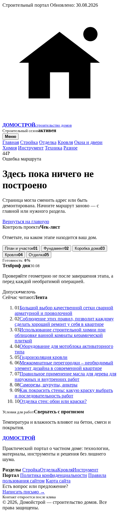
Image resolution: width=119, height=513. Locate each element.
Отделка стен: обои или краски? (53, 401)
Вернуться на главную (25, 221)
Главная (10, 142)
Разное (70, 147)
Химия (9, 147)
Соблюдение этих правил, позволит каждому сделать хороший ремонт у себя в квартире (64, 321)
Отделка (47, 142)
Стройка (29, 142)
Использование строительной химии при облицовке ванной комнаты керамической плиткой (60, 335)
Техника (53, 147)
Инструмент (31, 147)
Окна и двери (88, 142)
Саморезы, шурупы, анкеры (49, 384)
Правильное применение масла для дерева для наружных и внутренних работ (65, 376)
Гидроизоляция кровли (43, 357)
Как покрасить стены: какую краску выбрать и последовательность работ (64, 393)
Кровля (65, 142)
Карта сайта (58, 480)
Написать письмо (23, 491)
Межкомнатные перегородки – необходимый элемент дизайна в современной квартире (64, 365)
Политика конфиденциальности (53, 475)
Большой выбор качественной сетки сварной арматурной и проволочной (64, 310)
